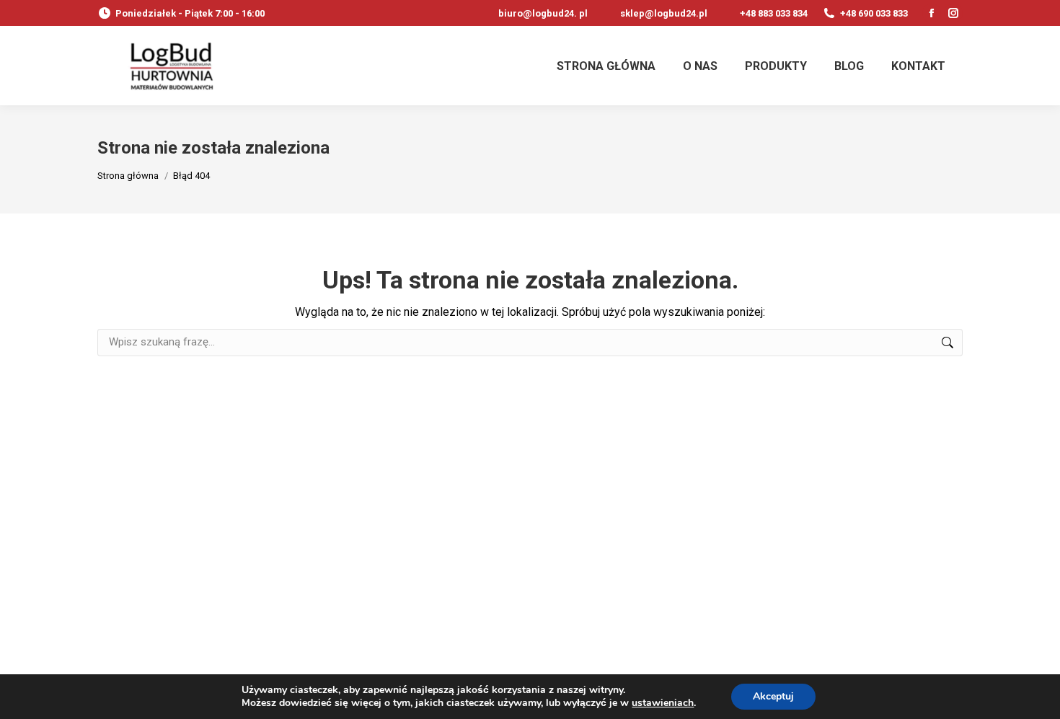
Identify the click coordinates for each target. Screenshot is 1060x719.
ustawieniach (663, 703)
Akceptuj (773, 696)
